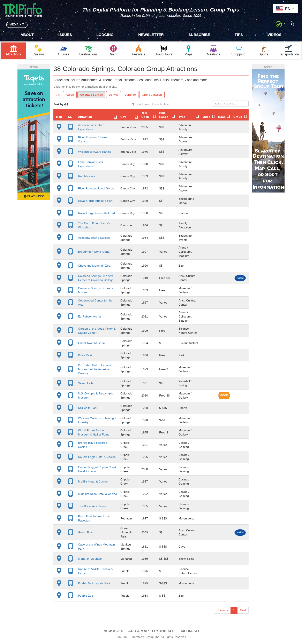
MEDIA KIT (16, 24)
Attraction (85, 116)
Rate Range (163, 114)
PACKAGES (113, 631)
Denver (113, 94)
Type (182, 116)
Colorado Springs (91, 94)
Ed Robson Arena (89, 316)
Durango (130, 94)
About (27, 35)
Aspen (70, 94)
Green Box (85, 532)
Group (237, 116)
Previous (222, 610)
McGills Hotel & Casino (93, 481)
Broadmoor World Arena (94, 251)
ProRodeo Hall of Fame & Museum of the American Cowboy (94, 369)
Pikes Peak (85, 355)
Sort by (58, 104)
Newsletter (151, 35)
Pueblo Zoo (85, 595)
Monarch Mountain (90, 558)
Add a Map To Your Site (152, 631)
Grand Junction (152, 94)
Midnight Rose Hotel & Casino (97, 493)
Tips (239, 35)
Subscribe (199, 35)
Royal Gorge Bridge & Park (95, 200)
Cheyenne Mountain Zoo (94, 265)
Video (206, 116)
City (123, 116)
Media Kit (190, 631)
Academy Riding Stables (94, 237)
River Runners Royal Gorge (96, 188)
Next (243, 610)
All (58, 94)
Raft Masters (86, 176)
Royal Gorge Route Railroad (96, 213)
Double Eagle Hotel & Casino (97, 456)
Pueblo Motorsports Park (94, 583)
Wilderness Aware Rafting (94, 151)
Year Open (145, 114)
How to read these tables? (152, 104)
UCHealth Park (87, 407)
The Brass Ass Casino (92, 506)
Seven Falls (85, 383)
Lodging (105, 35)
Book (222, 116)
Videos (274, 35)
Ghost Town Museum (92, 343)
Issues (65, 35)
